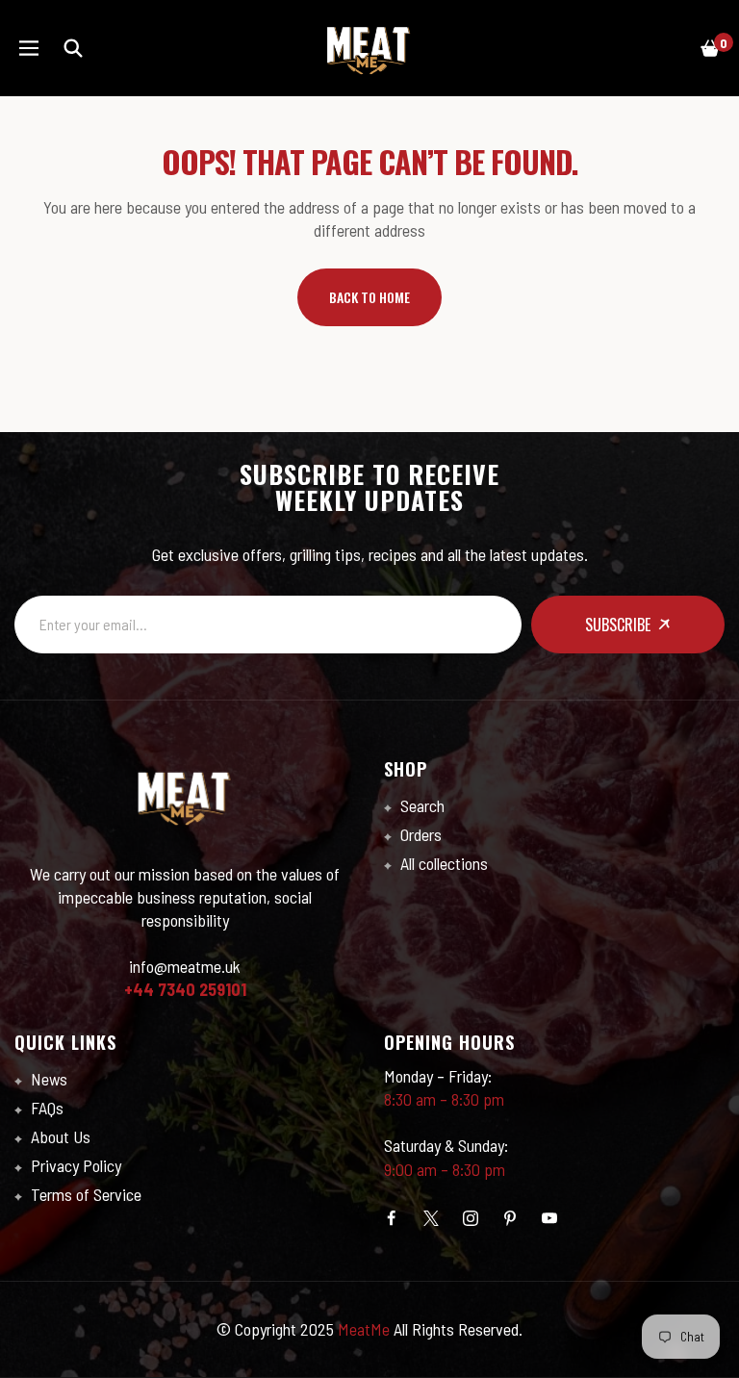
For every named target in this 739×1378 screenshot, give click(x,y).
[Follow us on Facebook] (391, 1218)
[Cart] (710, 48)
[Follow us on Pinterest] (510, 1218)
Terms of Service (84, 1194)
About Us (58, 1136)
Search (420, 805)
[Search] (73, 48)
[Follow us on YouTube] (549, 1218)
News (47, 1078)
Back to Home (369, 297)
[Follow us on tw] (431, 1218)
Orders (419, 834)
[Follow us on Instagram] (470, 1218)
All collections (442, 863)
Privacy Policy (74, 1165)
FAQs (45, 1107)
